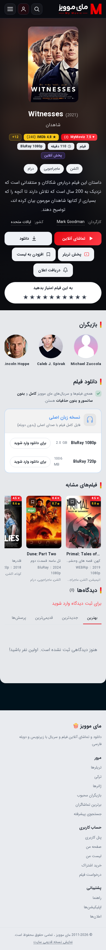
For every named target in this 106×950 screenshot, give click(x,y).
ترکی (97, 777)
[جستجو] (36, 9)
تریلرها (96, 767)
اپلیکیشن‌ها (92, 907)
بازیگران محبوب (89, 795)
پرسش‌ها (19, 618)
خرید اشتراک (91, 865)
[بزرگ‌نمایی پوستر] (53, 64)
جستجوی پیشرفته (87, 814)
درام (31, 169)
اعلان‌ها (95, 917)
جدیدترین (70, 618)
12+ (15, 137)
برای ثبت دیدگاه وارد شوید (76, 603)
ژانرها (97, 786)
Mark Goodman (71, 222)
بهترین (92, 618)
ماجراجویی (52, 169)
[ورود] (23, 9)
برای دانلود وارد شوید (30, 443)
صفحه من (93, 847)
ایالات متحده (21, 222)
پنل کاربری (93, 837)
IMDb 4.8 (41, 137)
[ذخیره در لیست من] (72, 502)
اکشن (74, 169)
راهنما (97, 898)
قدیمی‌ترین (44, 618)
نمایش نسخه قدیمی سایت (53, 942)
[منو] (10, 9)
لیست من (93, 856)
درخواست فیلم (90, 875)
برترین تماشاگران (88, 805)
